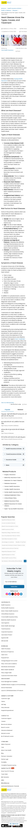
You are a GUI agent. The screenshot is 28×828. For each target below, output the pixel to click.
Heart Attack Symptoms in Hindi (9, 539)
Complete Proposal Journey (8, 765)
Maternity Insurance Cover (12, 477)
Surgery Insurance (9, 474)
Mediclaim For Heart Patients (13, 480)
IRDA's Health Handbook (7, 669)
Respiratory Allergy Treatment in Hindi (10, 532)
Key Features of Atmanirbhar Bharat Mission (12, 561)
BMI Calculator (5, 777)
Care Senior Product (6, 635)
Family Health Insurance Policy (13, 492)
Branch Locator (5, 727)
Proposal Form (5, 657)
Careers (3, 721)
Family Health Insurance (7, 608)
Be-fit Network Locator (7, 736)
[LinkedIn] (21, 594)
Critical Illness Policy (10, 498)
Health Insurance (5, 605)
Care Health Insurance (7, 50)
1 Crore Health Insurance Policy (9, 617)
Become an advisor (6, 724)
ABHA (2, 780)
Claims (3, 701)
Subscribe (14, 586)
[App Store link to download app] (6, 826)
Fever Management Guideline (9, 681)
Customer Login (5, 698)
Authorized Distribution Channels (10, 786)
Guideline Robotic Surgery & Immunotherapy (13, 684)
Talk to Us (15, 824)
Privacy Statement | (11, 793)
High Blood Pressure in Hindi (8, 520)
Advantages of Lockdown (8, 542)
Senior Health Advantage (8, 626)
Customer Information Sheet (9, 675)
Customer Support (6, 718)
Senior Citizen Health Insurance (9, 611)
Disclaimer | (4, 793)
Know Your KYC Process (7, 771)
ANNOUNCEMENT (5, 678)
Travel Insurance (5, 629)
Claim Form (4, 654)
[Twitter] (12, 594)
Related (20, 410)
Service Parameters (6, 687)
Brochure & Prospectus (7, 652)
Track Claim (4, 774)
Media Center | (4, 795)
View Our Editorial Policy (7, 402)
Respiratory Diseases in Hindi (8, 551)
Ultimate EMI (4, 641)
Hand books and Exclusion (8, 666)
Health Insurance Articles (14, 8)
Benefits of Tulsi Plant (21, 542)
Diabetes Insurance (10, 483)
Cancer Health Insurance (12, 486)
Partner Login (4, 759)
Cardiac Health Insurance (12, 489)
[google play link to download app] (17, 826)
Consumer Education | (15, 796)
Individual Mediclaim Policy (12, 495)
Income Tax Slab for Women (8, 523)
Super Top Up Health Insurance (13, 509)
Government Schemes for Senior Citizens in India (13, 545)
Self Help (3, 704)
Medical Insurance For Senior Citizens (13, 505)
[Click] (23, 448)
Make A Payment (5, 744)
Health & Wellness (6, 10)
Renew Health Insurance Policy (9, 558)
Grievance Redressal (6, 730)
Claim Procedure (5, 648)
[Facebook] (9, 594)
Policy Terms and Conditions (9, 663)
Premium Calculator (6, 756)
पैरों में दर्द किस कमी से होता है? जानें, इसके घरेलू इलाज (13, 437)
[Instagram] (7, 594)
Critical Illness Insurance (7, 614)
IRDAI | (8, 796)
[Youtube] (15, 594)
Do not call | (23, 796)
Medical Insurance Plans (11, 501)
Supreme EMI (4, 638)
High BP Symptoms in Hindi (8, 554)
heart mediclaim (20, 339)
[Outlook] (18, 594)
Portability (4, 762)
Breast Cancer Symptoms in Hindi (10, 526)
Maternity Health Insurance (8, 620)
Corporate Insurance (7, 632)
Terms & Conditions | (21, 793)
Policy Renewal (5, 707)
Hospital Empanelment (7, 710)
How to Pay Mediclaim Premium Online (11, 535)
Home (4, 8)
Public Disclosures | (12, 795)
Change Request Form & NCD (9, 660)
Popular (7, 410)
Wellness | (4, 796)
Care (2, 747)
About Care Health (6, 750)
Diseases (15, 10)
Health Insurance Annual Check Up (10, 548)
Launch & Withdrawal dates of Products (12, 690)
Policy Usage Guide (6, 672)
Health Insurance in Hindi (8, 529)
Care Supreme (5, 623)
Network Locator (5, 733)
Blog (2, 753)
